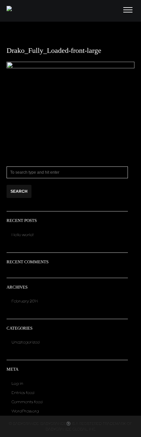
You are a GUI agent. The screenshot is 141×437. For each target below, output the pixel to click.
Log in (17, 383)
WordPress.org (25, 410)
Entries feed (22, 392)
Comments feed (27, 401)
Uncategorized (25, 341)
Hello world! (22, 234)
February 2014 (24, 300)
